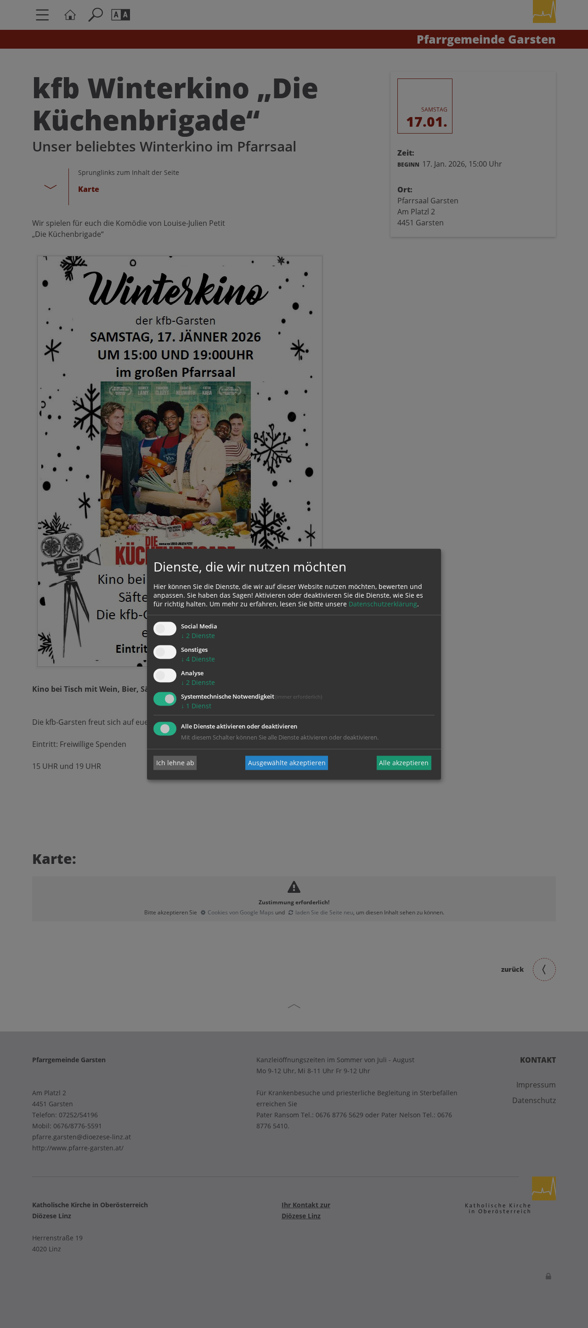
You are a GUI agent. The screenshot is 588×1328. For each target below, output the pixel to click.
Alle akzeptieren (404, 762)
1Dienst (196, 705)
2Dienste (198, 636)
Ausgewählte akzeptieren (287, 762)
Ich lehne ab (175, 762)
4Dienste (198, 659)
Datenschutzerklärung (383, 604)
